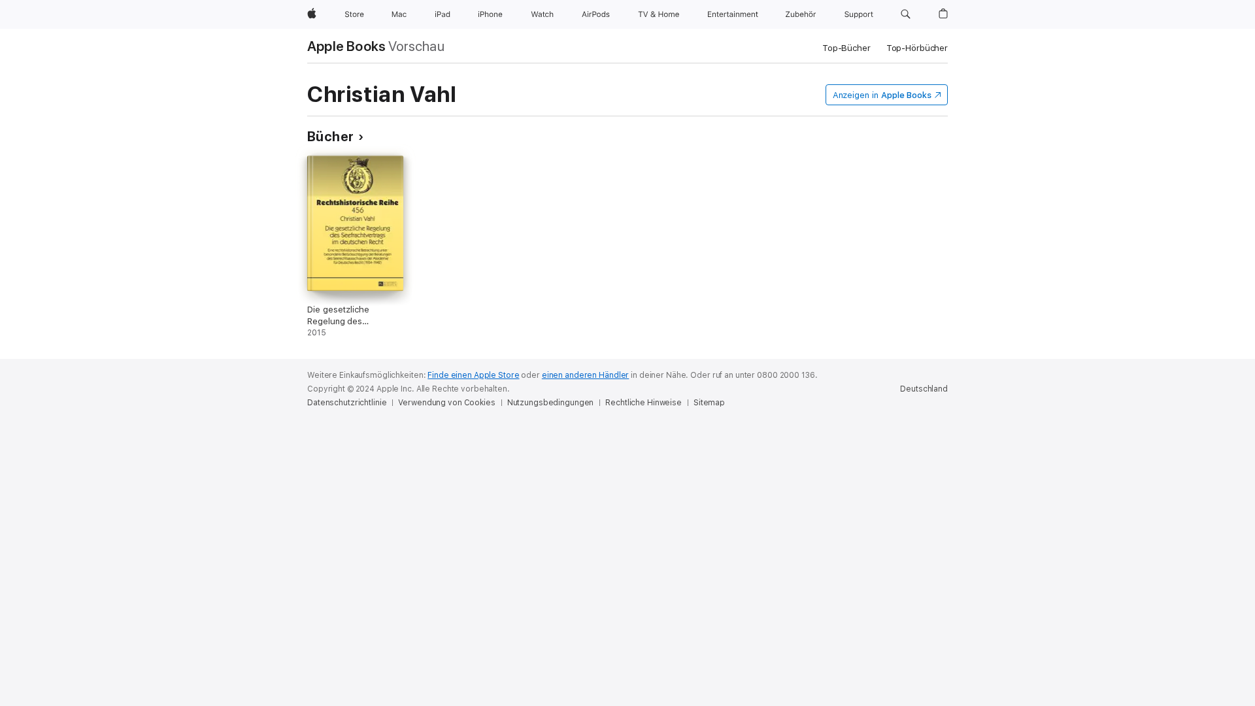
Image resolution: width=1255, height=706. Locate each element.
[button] (905, 14)
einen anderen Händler (585, 375)
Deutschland (924, 389)
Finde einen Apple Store (473, 375)
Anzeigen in (882, 95)
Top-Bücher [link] (846, 48)
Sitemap (709, 402)
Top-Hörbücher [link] (917, 48)
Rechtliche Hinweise (643, 402)
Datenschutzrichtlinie (346, 402)
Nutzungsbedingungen (550, 402)
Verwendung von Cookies (446, 402)
